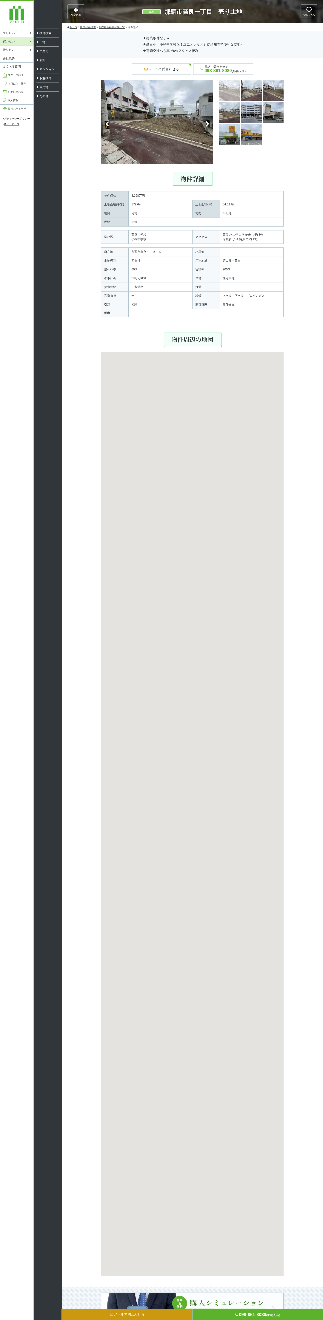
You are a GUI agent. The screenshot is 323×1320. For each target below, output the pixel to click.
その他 (43, 96)
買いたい (9, 41)
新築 (42, 60)
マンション (46, 69)
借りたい (9, 49)
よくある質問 (12, 66)
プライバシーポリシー (17, 118)
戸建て (43, 51)
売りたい (9, 33)
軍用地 (43, 87)
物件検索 (45, 33)
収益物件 (45, 78)
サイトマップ (11, 124)
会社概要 (9, 58)
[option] (157, 124)
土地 (42, 42)
